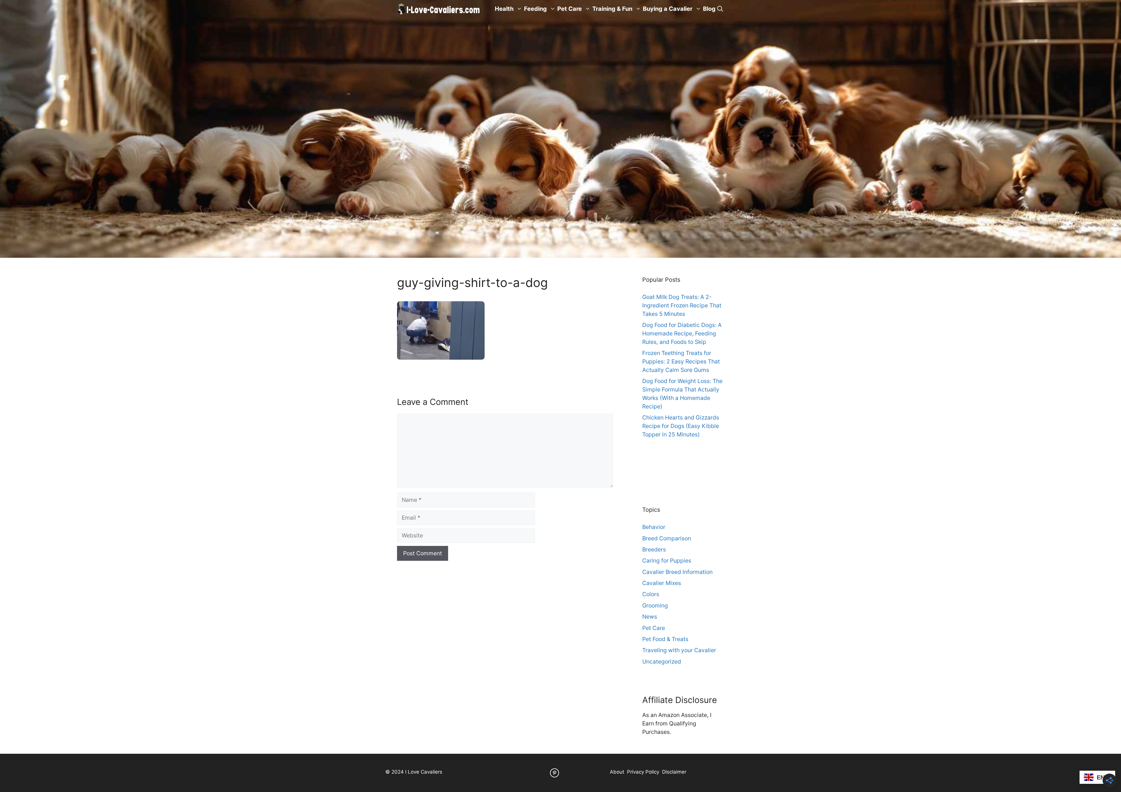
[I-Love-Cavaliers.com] (439, 9)
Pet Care (569, 8)
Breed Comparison (666, 538)
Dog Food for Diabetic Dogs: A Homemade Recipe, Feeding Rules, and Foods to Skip (682, 333)
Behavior (653, 526)
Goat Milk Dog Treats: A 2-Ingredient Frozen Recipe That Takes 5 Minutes (681, 305)
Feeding (535, 8)
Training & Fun (612, 8)
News (649, 616)
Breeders (654, 549)
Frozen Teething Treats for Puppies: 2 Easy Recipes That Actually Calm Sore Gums (681, 361)
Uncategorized (661, 661)
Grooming (655, 605)
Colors (650, 594)
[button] (720, 9)
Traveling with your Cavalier (679, 650)
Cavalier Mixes (661, 582)
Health (504, 8)
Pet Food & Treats (665, 639)
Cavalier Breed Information (677, 571)
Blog (709, 8)
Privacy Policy (643, 772)
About (617, 772)
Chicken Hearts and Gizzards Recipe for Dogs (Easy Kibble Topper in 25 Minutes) (680, 426)
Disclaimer (674, 772)
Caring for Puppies (666, 560)
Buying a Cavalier (667, 8)
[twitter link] (554, 772)
